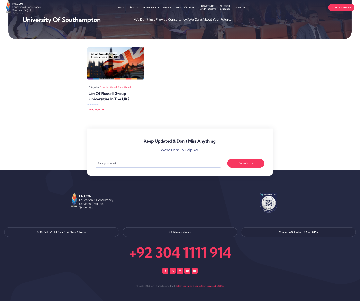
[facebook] (165, 271)
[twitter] (173, 271)
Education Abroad (108, 87)
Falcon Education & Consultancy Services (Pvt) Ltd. (200, 286)
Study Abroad (124, 87)
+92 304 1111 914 (180, 252)
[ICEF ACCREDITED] (269, 193)
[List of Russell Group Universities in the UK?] (115, 48)
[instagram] (180, 271)
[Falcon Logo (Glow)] (23, 2)
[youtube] (187, 271)
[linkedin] (195, 271)
